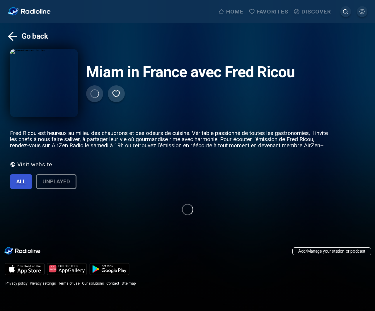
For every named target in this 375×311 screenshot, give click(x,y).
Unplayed (56, 181)
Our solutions (93, 283)
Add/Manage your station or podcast (331, 251)
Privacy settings (43, 283)
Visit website (34, 164)
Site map (129, 283)
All (21, 181)
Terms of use (69, 283)
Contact (112, 283)
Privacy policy (17, 283)
